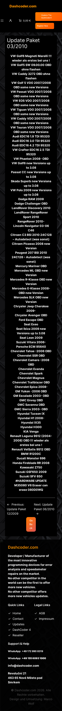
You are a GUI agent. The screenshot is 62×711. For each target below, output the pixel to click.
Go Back (31, 524)
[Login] (10, 21)
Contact (18, 618)
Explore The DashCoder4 (46, 16)
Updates (18, 624)
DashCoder (21, 629)
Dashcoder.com (23, 6)
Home (17, 613)
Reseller (18, 635)
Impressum (46, 618)
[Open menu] (2, 21)
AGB (42, 613)
